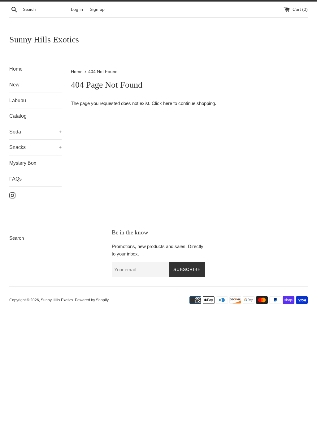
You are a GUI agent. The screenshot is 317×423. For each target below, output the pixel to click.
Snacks (35, 147)
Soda (35, 131)
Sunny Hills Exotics (44, 39)
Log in (77, 9)
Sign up (97, 9)
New (14, 84)
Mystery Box (22, 163)
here (167, 103)
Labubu (17, 100)
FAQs (15, 178)
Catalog (18, 116)
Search (16, 238)
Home (16, 69)
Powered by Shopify (92, 300)
